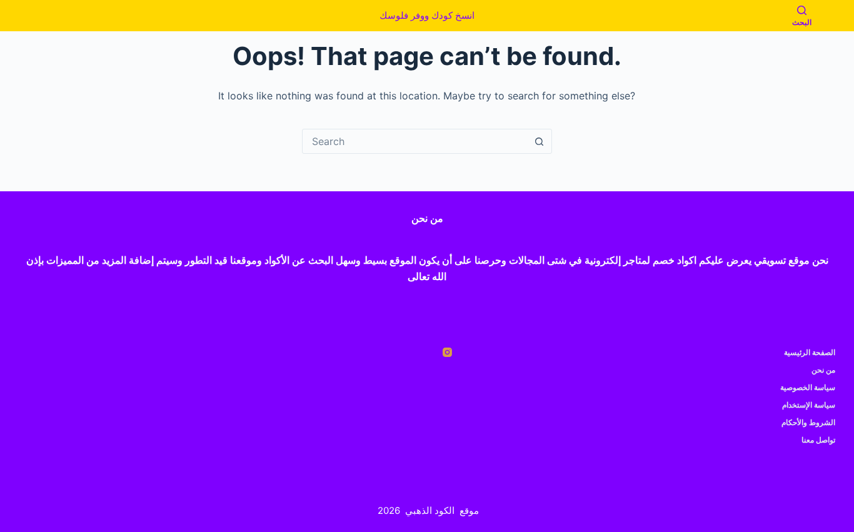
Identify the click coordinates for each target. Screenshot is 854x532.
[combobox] (415, 141)
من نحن (823, 369)
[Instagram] (447, 352)
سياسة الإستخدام (808, 404)
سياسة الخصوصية (807, 387)
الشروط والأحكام (808, 422)
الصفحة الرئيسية (809, 352)
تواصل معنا (818, 439)
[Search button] (539, 141)
